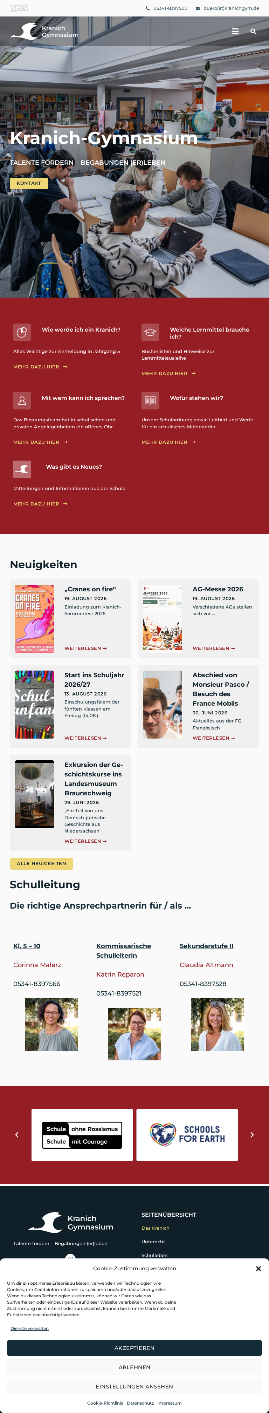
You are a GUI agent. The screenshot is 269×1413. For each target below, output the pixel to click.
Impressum (169, 1403)
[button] (258, 1268)
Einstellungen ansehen (134, 1386)
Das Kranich (156, 1228)
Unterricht (153, 1241)
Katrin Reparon (120, 974)
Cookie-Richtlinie (105, 1403)
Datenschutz (140, 1403)
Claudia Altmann (206, 965)
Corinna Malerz (37, 965)
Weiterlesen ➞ (85, 648)
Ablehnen (135, 1367)
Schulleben (155, 1255)
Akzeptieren (135, 1348)
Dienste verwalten (30, 1328)
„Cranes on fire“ (90, 589)
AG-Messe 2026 (218, 589)
